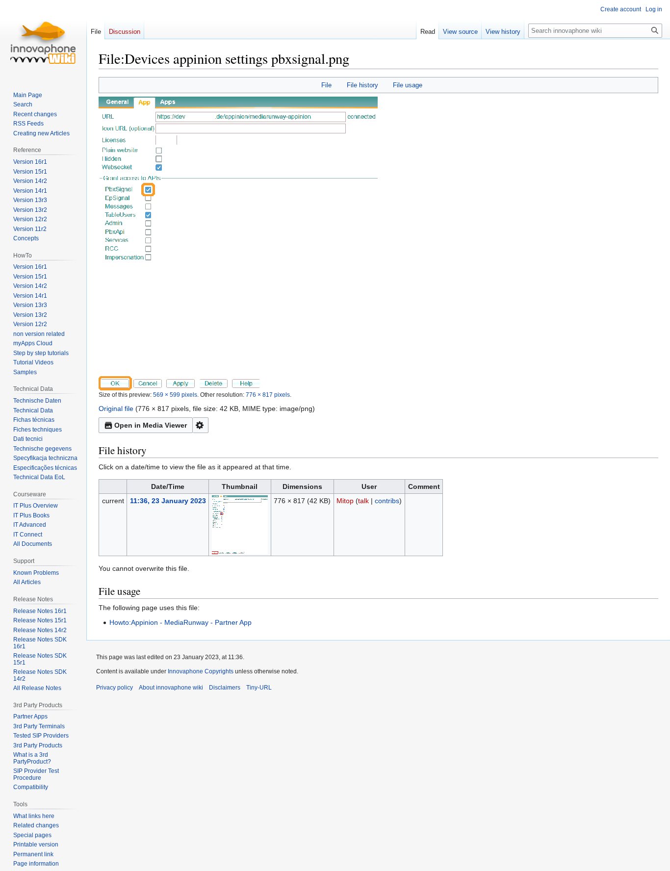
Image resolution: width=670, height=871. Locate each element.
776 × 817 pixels (268, 394)
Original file (116, 408)
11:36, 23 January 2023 (168, 501)
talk (363, 501)
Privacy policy (114, 687)
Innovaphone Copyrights (200, 671)
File (326, 85)
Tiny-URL (259, 687)
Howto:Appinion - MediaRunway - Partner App (180, 622)
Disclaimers (224, 687)
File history (362, 85)
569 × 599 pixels (175, 394)
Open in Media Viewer (150, 425)
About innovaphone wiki (171, 687)
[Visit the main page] (43, 39)
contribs (387, 501)
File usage (407, 85)
